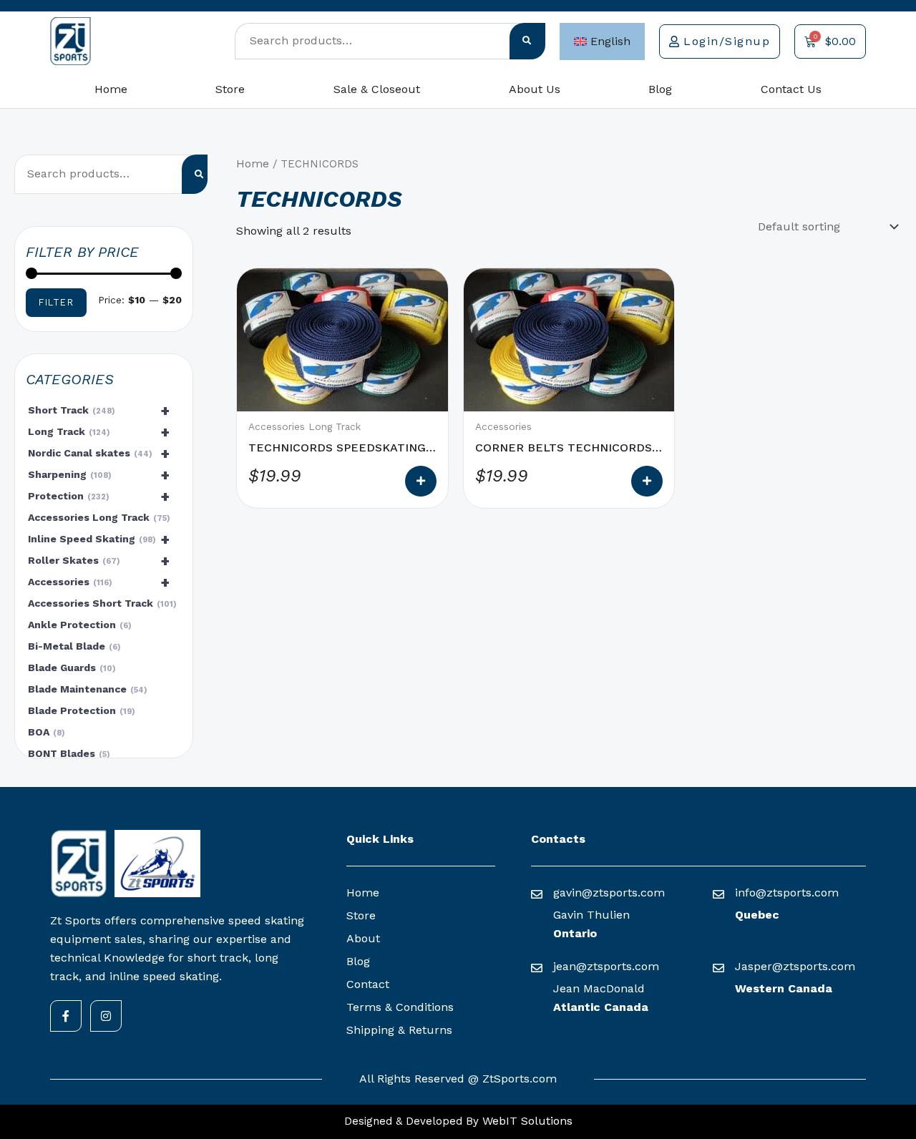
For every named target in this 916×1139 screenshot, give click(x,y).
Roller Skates (99, 561)
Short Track (99, 410)
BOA (45, 732)
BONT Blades (67, 753)
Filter (56, 302)
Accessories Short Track (100, 603)
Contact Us (791, 89)
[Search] (527, 41)
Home (110, 89)
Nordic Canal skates (99, 453)
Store (230, 89)
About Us (534, 89)
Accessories (99, 582)
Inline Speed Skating (99, 539)
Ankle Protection (78, 624)
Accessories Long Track (97, 517)
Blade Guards (70, 667)
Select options (421, 481)
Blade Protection (80, 710)
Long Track (99, 432)
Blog (660, 89)
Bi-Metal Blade (72, 646)
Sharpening (99, 475)
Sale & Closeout (376, 89)
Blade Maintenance (86, 689)
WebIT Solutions (525, 1121)
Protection (99, 496)
